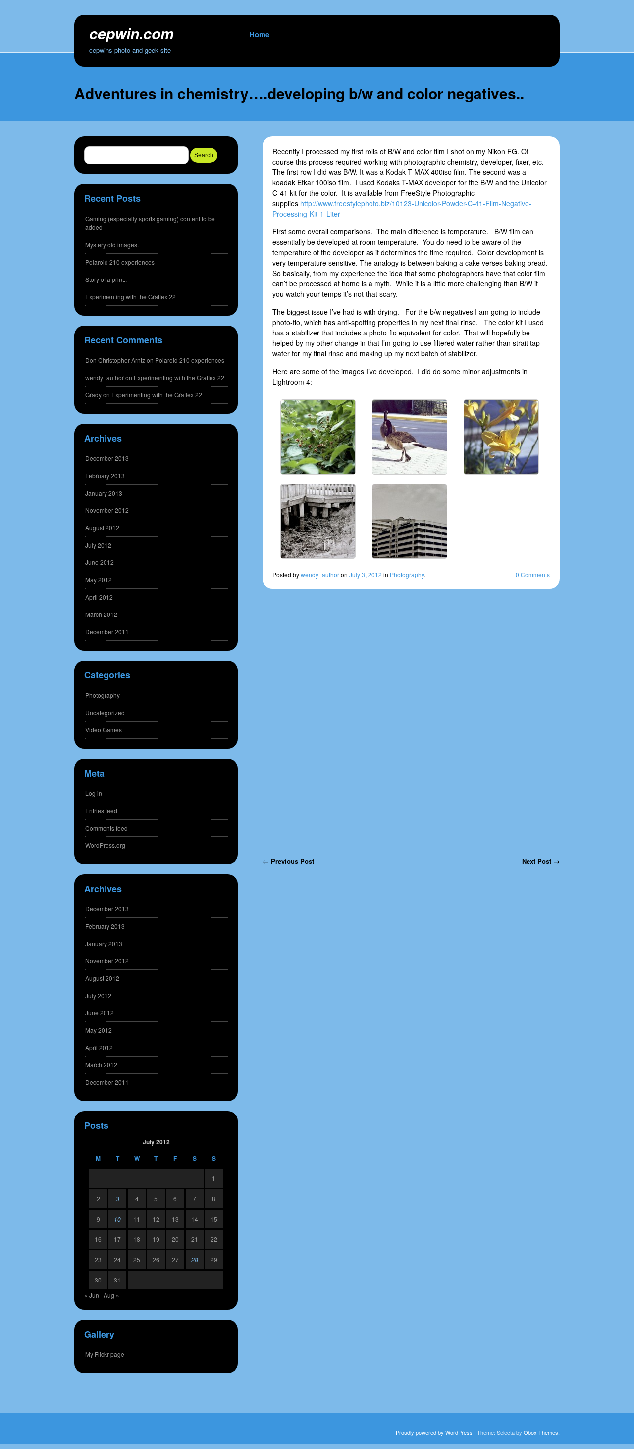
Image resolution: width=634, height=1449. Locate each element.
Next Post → (541, 861)
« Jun (91, 1295)
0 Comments (533, 574)
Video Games (103, 729)
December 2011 (107, 631)
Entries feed (101, 810)
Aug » (111, 1295)
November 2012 (107, 510)
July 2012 (98, 545)
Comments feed (106, 828)
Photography (407, 574)
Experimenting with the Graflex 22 (130, 296)
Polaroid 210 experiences (120, 262)
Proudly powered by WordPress (434, 1432)
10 (117, 1219)
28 (194, 1259)
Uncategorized (105, 712)
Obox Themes (541, 1432)
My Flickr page (104, 1354)
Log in (93, 793)
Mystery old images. (112, 244)
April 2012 (99, 597)
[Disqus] (411, 730)
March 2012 (101, 614)
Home (259, 34)
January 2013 (103, 493)
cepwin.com (131, 33)
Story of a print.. (106, 279)
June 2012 (99, 562)
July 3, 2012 (365, 574)
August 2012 (102, 527)
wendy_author (320, 574)
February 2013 (105, 475)
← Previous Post (288, 861)
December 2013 (107, 458)
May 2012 (98, 579)
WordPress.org (105, 845)
